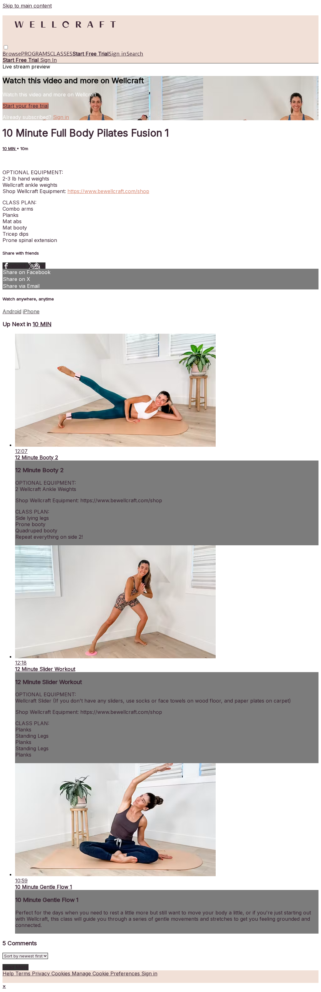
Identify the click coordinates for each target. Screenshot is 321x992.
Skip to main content (27, 6)
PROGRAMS (35, 54)
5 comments (17, 161)
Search (134, 54)
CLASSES (61, 54)
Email (39, 265)
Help (9, 973)
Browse (12, 54)
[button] (6, 47)
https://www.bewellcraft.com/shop (108, 191)
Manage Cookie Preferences (106, 973)
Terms (23, 973)
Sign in (117, 54)
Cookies (61, 973)
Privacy (41, 973)
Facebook (15, 265)
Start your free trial (26, 106)
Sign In (48, 60)
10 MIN (10, 148)
